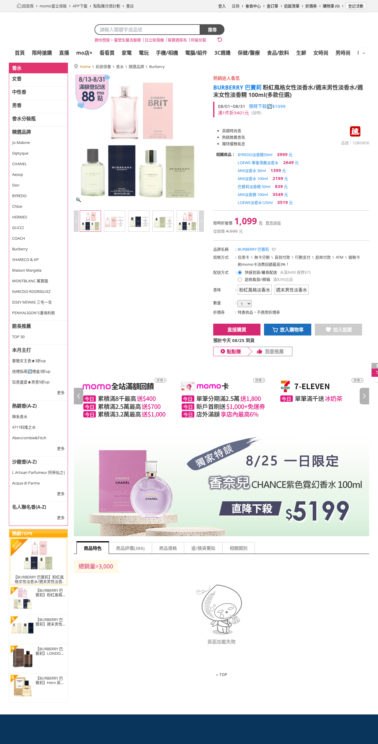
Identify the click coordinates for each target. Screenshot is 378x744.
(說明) (256, 112)
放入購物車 (292, 329)
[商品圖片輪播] (139, 139)
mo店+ (84, 52)
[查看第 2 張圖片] (114, 221)
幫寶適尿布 (177, 40)
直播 (64, 52)
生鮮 (301, 52)
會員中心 (253, 6)
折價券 (311, 6)
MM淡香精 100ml (263, 194)
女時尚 (320, 52)
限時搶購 (42, 52)
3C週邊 (222, 52)
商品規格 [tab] (168, 548)
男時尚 (343, 52)
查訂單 (272, 6)
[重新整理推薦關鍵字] (219, 39)
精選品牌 (136, 66)
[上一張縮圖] (76, 221)
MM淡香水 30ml (262, 170)
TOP (223, 674)
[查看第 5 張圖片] (187, 221)
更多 (61, 392)
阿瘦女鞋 (198, 40)
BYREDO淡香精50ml (265, 154)
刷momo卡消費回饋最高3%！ (263, 264)
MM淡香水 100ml (263, 178)
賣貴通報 (273, 223)
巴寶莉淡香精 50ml (263, 186)
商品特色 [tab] (93, 548)
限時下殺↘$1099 (267, 106)
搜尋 (212, 30)
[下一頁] (364, 396)
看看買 (107, 52)
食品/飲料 (278, 52)
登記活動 (356, 6)
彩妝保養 (103, 66)
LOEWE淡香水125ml (265, 202)
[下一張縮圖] (201, 221)
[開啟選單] (364, 53)
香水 (120, 66)
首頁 (20, 52)
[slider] (221, 396)
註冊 (235, 6)
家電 (127, 52)
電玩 (144, 52)
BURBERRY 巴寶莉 (237, 87)
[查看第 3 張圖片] (138, 221)
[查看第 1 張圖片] (90, 221)
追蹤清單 (291, 6)
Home (85, 66)
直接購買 (236, 329)
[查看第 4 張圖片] (163, 221)
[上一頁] (78, 396)
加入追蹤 (342, 329)
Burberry (157, 66)
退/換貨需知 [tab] (203, 548)
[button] (273, 249)
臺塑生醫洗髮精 (127, 40)
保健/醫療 (249, 52)
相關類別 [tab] (238, 548)
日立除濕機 (154, 40)
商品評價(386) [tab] (130, 548)
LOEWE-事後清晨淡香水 (268, 162)
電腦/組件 (196, 52)
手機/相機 (167, 52)
